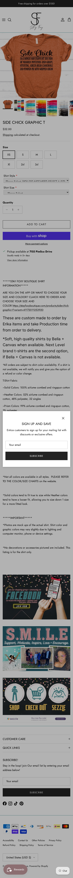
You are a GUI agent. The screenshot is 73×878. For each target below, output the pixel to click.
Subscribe (36, 456)
